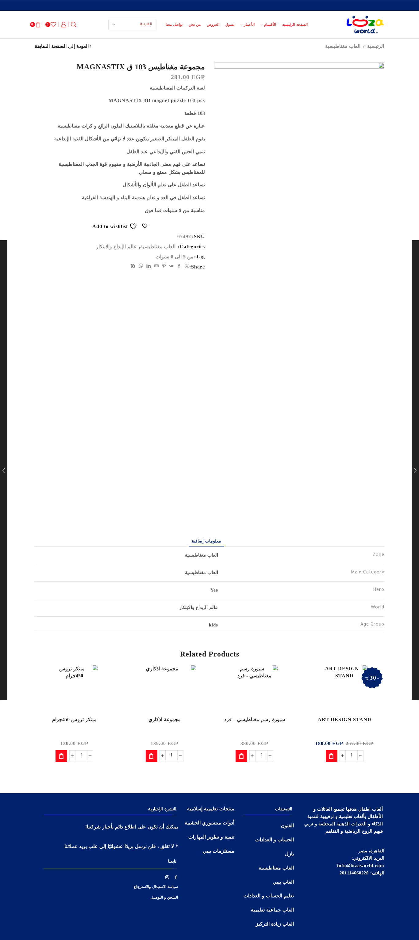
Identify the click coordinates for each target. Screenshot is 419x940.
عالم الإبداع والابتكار (116, 246)
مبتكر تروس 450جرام (74, 719)
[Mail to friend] (156, 266)
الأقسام (270, 24)
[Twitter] (186, 266)
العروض (213, 24)
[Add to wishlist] (284, 678)
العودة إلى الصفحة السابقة (62, 46)
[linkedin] (149, 266)
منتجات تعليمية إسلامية (210, 808)
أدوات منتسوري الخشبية (209, 822)
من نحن (195, 24)
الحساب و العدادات (274, 839)
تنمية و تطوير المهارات (211, 836)
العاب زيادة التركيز (275, 924)
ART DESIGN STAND (344, 719)
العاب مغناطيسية (342, 46)
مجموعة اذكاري (164, 719)
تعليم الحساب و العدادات (269, 895)
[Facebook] (179, 266)
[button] (331, 756)
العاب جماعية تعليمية (272, 909)
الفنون (287, 825)
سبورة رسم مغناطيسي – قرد (254, 719)
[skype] (133, 266)
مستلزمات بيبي (218, 851)
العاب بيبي (283, 882)
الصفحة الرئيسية (295, 24)
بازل (289, 853)
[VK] (171, 266)
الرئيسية (375, 46)
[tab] (206, 541)
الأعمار (249, 24)
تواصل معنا (174, 24)
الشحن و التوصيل (164, 897)
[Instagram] (167, 877)
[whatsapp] (141, 266)
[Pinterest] (164, 266)
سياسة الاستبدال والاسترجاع (156, 887)
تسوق (229, 24)
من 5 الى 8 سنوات (175, 256)
